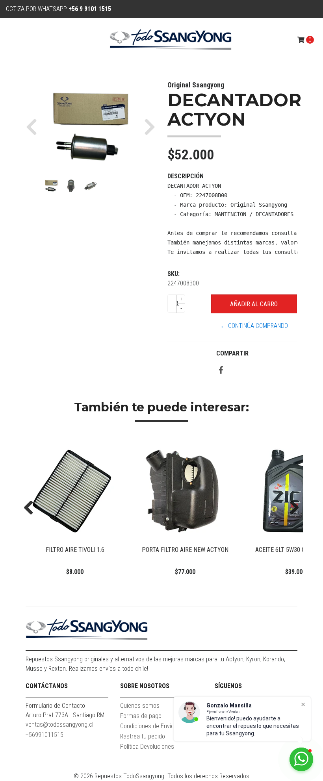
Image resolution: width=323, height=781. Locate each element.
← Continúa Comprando (254, 325)
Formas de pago (141, 716)
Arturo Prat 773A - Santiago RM (65, 715)
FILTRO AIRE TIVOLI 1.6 (75, 549)
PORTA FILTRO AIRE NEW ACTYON (185, 549)
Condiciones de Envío (147, 726)
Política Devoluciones (147, 746)
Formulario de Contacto (55, 705)
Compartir (232, 353)
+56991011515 (44, 734)
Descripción (185, 176)
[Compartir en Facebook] (221, 370)
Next (291, 508)
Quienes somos (140, 705)
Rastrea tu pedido (142, 736)
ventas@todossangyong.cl (59, 724)
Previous (31, 508)
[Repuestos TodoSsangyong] (171, 39)
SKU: (173, 274)
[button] (34, 127)
